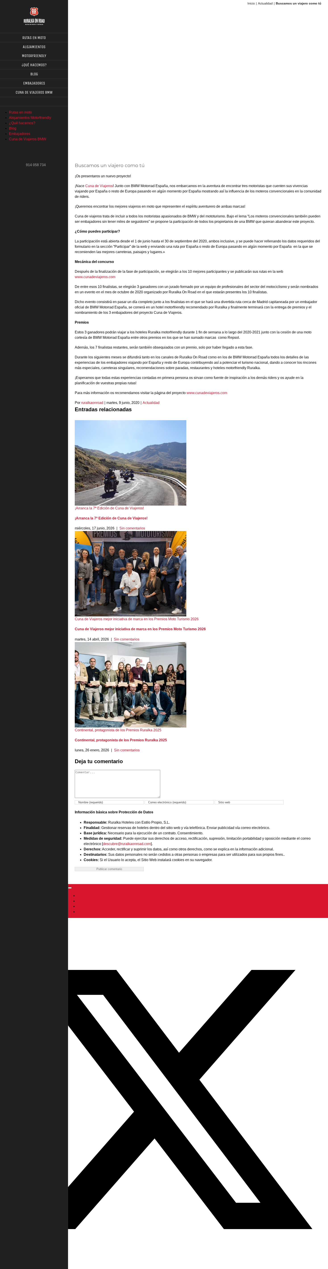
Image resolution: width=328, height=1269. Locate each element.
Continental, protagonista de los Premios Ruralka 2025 (118, 730)
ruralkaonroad (92, 403)
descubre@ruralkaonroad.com (127, 844)
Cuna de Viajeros (99, 186)
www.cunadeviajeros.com (95, 277)
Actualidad (151, 403)
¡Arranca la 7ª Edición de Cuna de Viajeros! (109, 508)
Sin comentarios (132, 528)
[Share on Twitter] (168, 1258)
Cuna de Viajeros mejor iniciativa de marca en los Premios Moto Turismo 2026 (137, 619)
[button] (34, 101)
